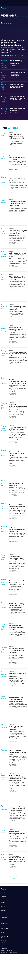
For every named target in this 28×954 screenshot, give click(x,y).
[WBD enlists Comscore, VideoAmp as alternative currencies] (4, 649)
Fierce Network (4, 923)
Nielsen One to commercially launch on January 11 (17, 833)
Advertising (11, 132)
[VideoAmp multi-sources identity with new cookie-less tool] (4, 455)
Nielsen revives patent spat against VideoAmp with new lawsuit (17, 86)
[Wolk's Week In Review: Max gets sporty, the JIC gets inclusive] (4, 529)
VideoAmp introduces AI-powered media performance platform (13, 42)
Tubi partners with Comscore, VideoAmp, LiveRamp (16, 627)
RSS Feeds (3, 913)
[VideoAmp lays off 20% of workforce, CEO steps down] (4, 428)
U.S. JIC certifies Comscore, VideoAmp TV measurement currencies (17, 381)
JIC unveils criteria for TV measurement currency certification (17, 674)
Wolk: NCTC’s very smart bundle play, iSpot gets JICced (17, 254)
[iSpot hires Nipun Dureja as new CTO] (4, 179)
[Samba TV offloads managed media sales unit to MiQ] (4, 751)
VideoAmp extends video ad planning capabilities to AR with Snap (18, 307)
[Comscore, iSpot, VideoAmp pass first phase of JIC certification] (4, 561)
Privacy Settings (13, 952)
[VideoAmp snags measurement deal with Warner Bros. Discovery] (4, 857)
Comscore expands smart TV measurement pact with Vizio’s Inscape (18, 203)
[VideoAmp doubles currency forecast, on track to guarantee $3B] (4, 135)
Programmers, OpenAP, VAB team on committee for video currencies (17, 808)
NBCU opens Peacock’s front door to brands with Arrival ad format (17, 62)
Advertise (3, 902)
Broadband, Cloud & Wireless (5, 937)
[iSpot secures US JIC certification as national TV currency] (4, 279)
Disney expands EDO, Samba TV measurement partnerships (17, 727)
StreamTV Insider (5, 920)
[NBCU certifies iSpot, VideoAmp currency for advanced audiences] (4, 697)
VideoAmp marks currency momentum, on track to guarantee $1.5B (18, 231)
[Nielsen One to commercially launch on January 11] (4, 831)
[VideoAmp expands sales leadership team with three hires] (4, 356)
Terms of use (22, 950)
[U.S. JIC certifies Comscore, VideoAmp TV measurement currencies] (4, 383)
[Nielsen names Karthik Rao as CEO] (4, 582)
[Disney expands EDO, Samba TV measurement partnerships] (4, 726)
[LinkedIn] (2, 892)
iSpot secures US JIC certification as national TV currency (17, 277)
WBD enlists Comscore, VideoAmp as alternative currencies (17, 650)
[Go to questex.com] (4, 948)
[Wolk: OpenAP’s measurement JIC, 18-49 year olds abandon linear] (4, 777)
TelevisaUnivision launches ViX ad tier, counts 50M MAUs (16, 329)
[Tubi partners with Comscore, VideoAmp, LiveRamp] (4, 626)
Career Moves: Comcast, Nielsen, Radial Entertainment (17, 74)
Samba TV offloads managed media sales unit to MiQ (18, 752)
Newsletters (3, 910)
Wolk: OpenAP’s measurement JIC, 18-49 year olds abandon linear (17, 777)
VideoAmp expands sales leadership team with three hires (18, 353)
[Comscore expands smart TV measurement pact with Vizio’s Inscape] (4, 201)
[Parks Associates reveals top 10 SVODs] (4, 158)
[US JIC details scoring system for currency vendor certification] (4, 604)
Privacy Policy (4, 952)
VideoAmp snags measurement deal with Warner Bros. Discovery (17, 857)
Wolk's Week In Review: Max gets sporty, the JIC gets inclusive (17, 529)
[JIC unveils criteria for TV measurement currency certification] (4, 676)
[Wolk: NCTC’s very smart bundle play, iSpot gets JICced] (4, 254)
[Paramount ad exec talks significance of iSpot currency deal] (4, 486)
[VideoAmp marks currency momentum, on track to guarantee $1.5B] (4, 231)
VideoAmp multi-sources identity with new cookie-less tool (17, 453)
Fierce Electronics (5, 926)
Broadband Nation (5, 928)
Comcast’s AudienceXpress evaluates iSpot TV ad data (18, 406)
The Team (3, 900)
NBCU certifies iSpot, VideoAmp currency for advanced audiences (16, 699)
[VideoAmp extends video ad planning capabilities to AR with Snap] (4, 306)
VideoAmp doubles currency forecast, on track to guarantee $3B (16, 136)
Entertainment (4, 942)
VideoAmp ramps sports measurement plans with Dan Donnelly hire (17, 98)
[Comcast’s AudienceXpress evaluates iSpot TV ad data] (4, 406)
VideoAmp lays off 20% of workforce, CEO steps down (17, 429)
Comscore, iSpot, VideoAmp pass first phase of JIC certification (17, 558)
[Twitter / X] (5, 892)
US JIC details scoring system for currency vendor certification (16, 605)
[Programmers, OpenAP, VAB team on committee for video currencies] (4, 807)
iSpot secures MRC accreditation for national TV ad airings (17, 506)
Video (2, 38)
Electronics (3, 940)
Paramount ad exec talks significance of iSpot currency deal (17, 483)
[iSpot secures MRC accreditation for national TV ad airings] (4, 508)
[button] (25, 8)
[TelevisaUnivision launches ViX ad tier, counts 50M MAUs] (6, 329)
